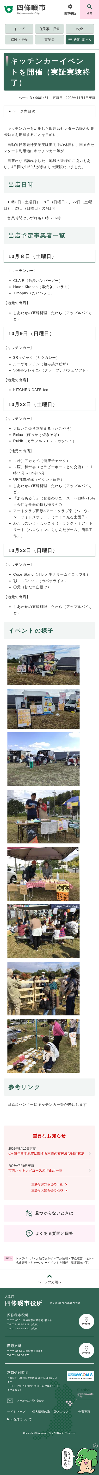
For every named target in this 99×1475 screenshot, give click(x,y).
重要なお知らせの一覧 (47, 1184)
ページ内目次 (23, 111)
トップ (19, 29)
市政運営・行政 (81, 1258)
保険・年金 (19, 40)
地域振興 (21, 1262)
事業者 (49, 40)
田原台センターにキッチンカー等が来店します (47, 1104)
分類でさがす (44, 1258)
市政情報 (62, 1258)
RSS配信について (19, 1419)
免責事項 (84, 1411)
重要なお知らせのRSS (47, 1190)
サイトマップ (16, 1411)
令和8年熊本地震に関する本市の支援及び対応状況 (46, 1153)
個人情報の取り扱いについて (52, 1411)
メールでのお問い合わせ (30, 1400)
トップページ (24, 1258)
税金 (79, 29)
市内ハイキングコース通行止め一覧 (35, 1170)
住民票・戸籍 (49, 29)
